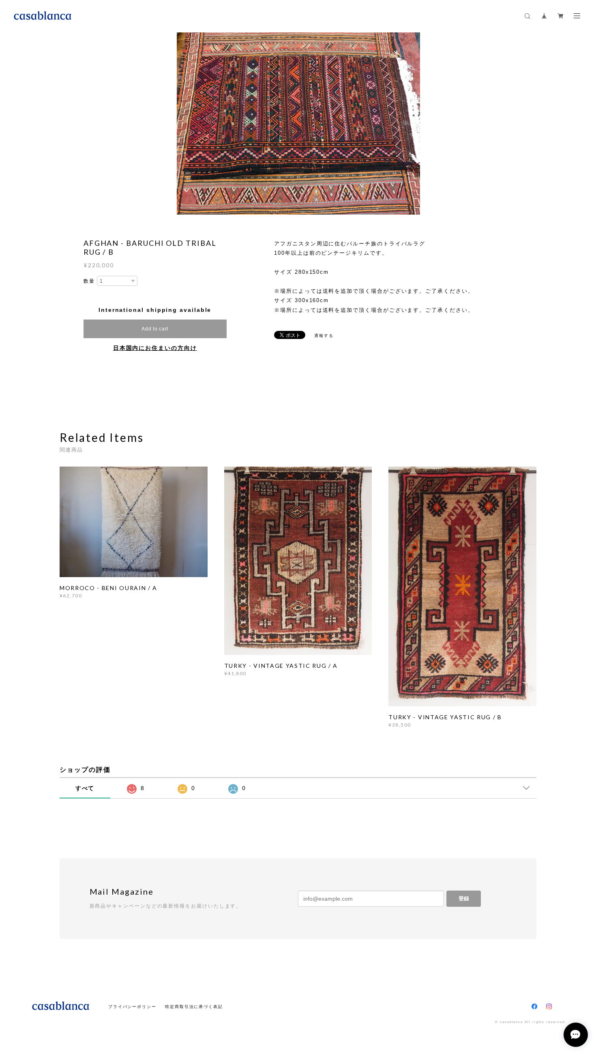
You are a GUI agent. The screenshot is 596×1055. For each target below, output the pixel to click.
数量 (89, 281)
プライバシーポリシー (132, 1006)
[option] (298, 123)
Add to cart (154, 329)
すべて (85, 788)
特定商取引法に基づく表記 (194, 1006)
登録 (464, 898)
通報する (324, 335)
